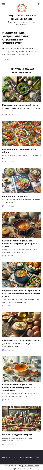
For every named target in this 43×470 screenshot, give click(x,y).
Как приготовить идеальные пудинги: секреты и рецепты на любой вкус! (18, 387)
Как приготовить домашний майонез (21, 340)
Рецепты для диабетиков (15, 196)
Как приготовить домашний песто (20, 105)
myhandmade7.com (21, 468)
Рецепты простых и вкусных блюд (21, 17)
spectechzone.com (30, 466)
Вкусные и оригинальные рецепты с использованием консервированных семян (21, 293)
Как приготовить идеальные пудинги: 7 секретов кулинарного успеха (19, 243)
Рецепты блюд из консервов (17, 435)
